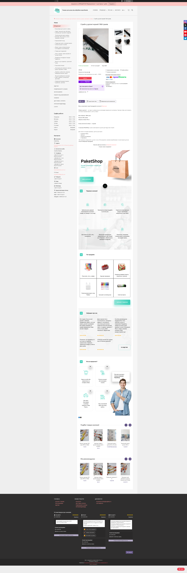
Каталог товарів (60, 18)
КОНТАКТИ (117, 10)
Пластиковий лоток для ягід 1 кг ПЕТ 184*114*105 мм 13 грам (64, 522)
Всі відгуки (129, 552)
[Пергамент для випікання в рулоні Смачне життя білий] (125, 469)
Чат (182, 569)
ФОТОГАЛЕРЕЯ (58, 92)
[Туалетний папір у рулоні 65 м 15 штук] (112, 435)
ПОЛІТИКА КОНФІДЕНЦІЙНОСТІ (103, 501)
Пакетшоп (104, 106)
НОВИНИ (56, 97)
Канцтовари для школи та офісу (62, 28)
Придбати (112, 4)
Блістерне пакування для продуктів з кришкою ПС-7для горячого (120, 527)
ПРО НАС (110, 10)
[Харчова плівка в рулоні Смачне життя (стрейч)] (98, 435)
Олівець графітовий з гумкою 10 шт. (91, 525)
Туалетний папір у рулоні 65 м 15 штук (112, 444)
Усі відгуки (124, 347)
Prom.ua (100, 560)
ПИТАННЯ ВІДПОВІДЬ (60, 103)
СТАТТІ (56, 106)
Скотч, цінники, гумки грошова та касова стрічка (63, 54)
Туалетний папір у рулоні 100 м (125, 444)
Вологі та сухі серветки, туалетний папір (63, 62)
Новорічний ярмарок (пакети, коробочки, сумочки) (62, 82)
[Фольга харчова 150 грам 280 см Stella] (85, 435)
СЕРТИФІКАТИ (99, 503)
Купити (85, 78)
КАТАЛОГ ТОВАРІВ (59, 501)
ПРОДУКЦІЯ (102, 10)
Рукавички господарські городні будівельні (62, 58)
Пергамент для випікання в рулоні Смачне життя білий (125, 479)
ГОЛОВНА (95, 10)
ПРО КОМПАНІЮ (59, 503)
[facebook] (79, 416)
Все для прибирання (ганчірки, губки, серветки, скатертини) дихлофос (62, 77)
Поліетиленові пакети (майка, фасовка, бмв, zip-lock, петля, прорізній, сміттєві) (62, 37)
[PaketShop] (57, 10)
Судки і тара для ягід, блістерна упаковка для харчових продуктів (63, 32)
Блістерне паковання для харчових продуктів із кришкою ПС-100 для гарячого (121, 524)
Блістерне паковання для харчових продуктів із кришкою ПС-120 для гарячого (121, 522)
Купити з (82, 81)
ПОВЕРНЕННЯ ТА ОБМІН (60, 89)
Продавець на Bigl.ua (93, 561)
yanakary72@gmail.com (59, 174)
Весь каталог (86, 179)
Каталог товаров (122, 302)
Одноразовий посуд (60, 40)
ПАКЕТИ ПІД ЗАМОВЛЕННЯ (61, 95)
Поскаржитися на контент (90, 562)
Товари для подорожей (60, 51)
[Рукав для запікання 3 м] (112, 469)
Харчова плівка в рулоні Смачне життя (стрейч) (98, 445)
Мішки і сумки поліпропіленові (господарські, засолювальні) (62, 48)
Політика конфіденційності (102, 562)
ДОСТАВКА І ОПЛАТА (59, 100)
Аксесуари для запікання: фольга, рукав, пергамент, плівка (79, 18)
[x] (80, 416)
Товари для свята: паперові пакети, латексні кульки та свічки (63, 44)
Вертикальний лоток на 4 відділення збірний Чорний (93, 523)
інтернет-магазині (111, 144)
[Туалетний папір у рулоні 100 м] (125, 435)
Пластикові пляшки (59, 65)
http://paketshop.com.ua (59, 169)
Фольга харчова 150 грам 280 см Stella (84, 444)
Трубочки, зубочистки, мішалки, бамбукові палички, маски (62, 72)
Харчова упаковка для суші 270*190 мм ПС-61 (93, 521)
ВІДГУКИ (56, 86)
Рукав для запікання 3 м (112, 478)
